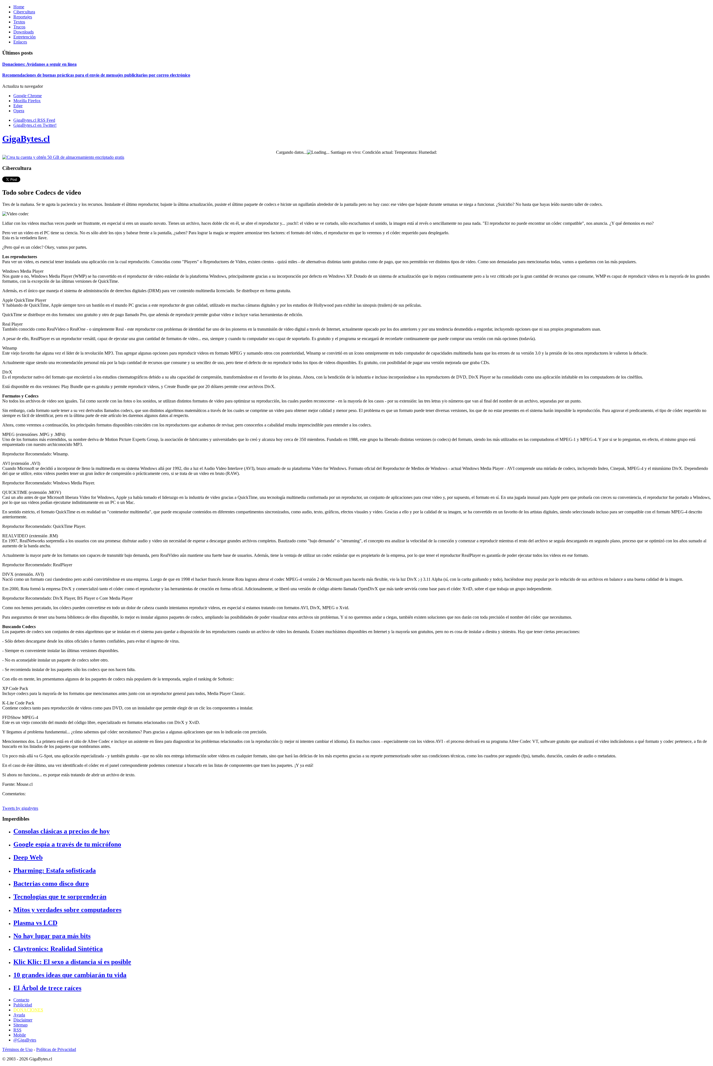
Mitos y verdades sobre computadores (67, 909)
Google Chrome (27, 95)
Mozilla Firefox (27, 100)
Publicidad (22, 1004)
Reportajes (22, 16)
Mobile (19, 1035)
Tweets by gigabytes (20, 808)
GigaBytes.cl (26, 139)
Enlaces (20, 42)
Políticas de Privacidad (56, 1049)
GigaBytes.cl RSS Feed (34, 120)
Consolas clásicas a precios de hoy (61, 831)
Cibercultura (24, 11)
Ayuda (19, 1015)
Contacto (21, 999)
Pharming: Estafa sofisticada (54, 870)
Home (18, 6)
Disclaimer (22, 1020)
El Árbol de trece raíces (47, 988)
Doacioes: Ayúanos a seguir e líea (39, 64)
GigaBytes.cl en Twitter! (35, 125)
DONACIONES (28, 1010)
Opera (18, 110)
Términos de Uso (17, 1049)
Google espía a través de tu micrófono (67, 844)
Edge (18, 105)
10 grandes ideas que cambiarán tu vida (69, 975)
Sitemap (20, 1025)
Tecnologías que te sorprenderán (59, 896)
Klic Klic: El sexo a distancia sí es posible (72, 961)
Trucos (19, 27)
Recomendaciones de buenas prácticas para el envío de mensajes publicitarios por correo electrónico (96, 75)
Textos (19, 21)
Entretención (24, 37)
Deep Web (28, 857)
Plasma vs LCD (35, 922)
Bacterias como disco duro (51, 883)
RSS (17, 1030)
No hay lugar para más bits (52, 936)
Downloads (23, 32)
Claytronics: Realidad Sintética (58, 948)
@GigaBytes (24, 1040)
